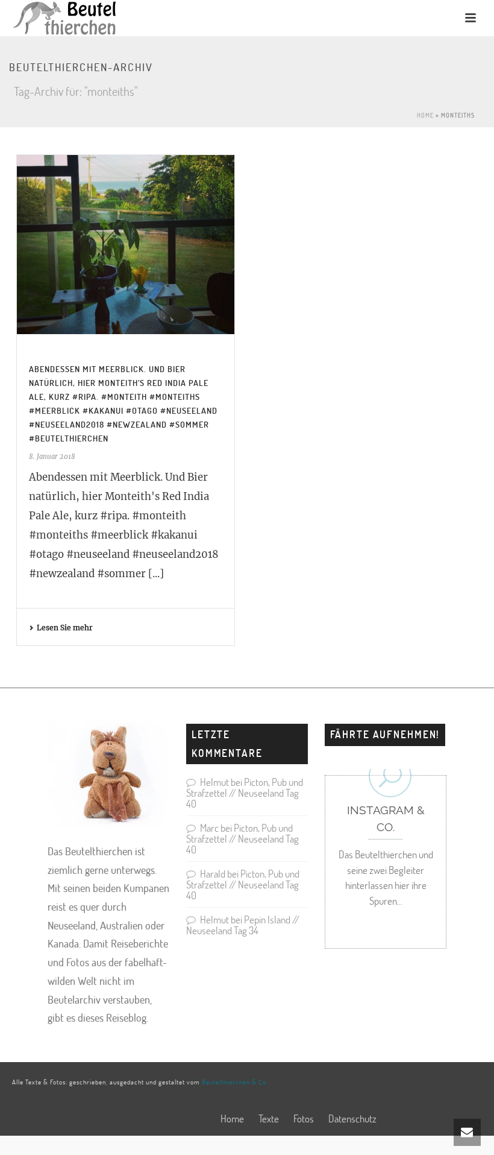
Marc (209, 828)
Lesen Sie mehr (65, 627)
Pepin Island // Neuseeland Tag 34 (242, 925)
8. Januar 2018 (52, 456)
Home (425, 115)
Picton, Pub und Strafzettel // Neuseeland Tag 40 (244, 793)
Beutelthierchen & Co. (235, 1081)
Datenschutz (352, 1119)
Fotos (303, 1119)
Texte (268, 1119)
